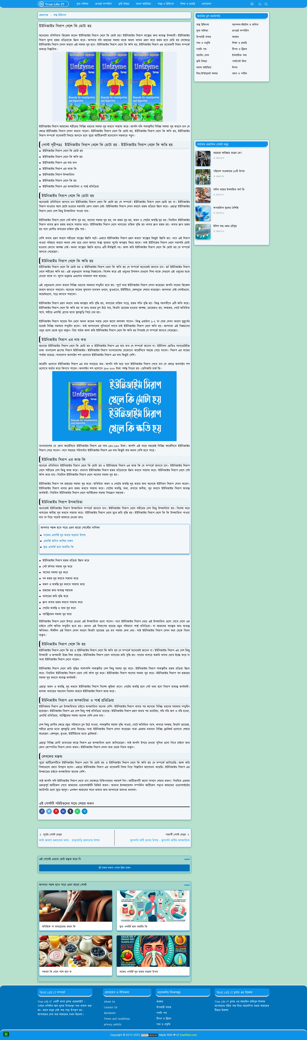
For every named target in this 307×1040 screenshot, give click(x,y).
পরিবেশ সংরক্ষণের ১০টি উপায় (229, 171)
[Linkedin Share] (63, 811)
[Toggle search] (266, 4)
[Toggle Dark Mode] (260, 4)
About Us (109, 1002)
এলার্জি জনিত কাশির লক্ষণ (58, 541)
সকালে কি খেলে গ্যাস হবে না (56, 972)
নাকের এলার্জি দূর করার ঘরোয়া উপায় (65, 535)
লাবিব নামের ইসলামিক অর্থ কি (228, 190)
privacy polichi (112, 1024)
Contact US (110, 1007)
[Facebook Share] (42, 811)
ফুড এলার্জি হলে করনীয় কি (59, 547)
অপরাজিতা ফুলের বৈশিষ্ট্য (225, 208)
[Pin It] (56, 811)
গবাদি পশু (162, 1013)
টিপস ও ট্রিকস (164, 1019)
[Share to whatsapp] (77, 811)
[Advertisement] (231, 111)
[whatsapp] (252, 4)
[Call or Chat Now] (6, 1034)
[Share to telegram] (84, 811)
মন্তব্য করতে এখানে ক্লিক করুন (116, 868)
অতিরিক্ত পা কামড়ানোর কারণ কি (59, 927)
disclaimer (110, 1013)
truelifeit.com (188, 1035)
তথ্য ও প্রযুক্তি (163, 1024)
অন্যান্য (160, 1002)
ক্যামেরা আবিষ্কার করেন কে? (227, 153)
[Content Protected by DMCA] (149, 1035)
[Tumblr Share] (70, 811)
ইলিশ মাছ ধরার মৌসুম (225, 226)
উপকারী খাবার (164, 1007)
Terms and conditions (117, 1019)
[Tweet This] (49, 811)
